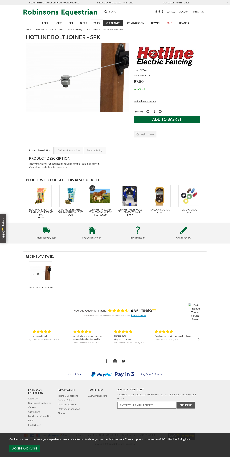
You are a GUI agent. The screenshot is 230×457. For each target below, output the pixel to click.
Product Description (39, 150)
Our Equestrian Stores (176, 2)
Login (31, 420)
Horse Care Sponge (160, 209)
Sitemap (62, 413)
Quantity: (139, 111)
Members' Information (39, 416)
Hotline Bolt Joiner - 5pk (41, 287)
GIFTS (83, 23)
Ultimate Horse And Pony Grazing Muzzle (100, 210)
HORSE (58, 23)
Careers (32, 407)
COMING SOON (135, 23)
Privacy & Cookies (67, 404)
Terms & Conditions (68, 395)
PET (71, 23)
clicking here (183, 439)
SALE (169, 23)
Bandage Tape (189, 209)
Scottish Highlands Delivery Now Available (54, 2)
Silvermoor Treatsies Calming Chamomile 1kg (70, 210)
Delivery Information (69, 150)
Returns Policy (94, 150)
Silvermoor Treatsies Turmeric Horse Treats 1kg (40, 212)
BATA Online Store (97, 395)
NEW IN (155, 23)
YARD (96, 23)
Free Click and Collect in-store (115, 2)
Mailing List (34, 424)
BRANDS (184, 23)
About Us (33, 398)
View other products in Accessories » (48, 167)
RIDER (44, 23)
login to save (147, 134)
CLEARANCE (113, 23)
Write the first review (145, 101)
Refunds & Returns (67, 400)
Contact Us (34, 411)
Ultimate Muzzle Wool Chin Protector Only (130, 210)
